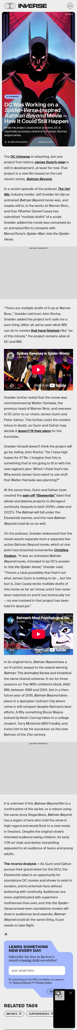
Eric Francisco (19, 142)
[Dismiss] (71, 992)
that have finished (45, 331)
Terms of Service (22, 982)
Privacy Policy (44, 982)
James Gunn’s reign (50, 162)
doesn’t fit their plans (34, 431)
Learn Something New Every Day (28, 948)
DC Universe (20, 157)
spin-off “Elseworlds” (39, 495)
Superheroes (39, 1014)
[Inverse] (32, 6)
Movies (12, 1014)
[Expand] (57, 992)
